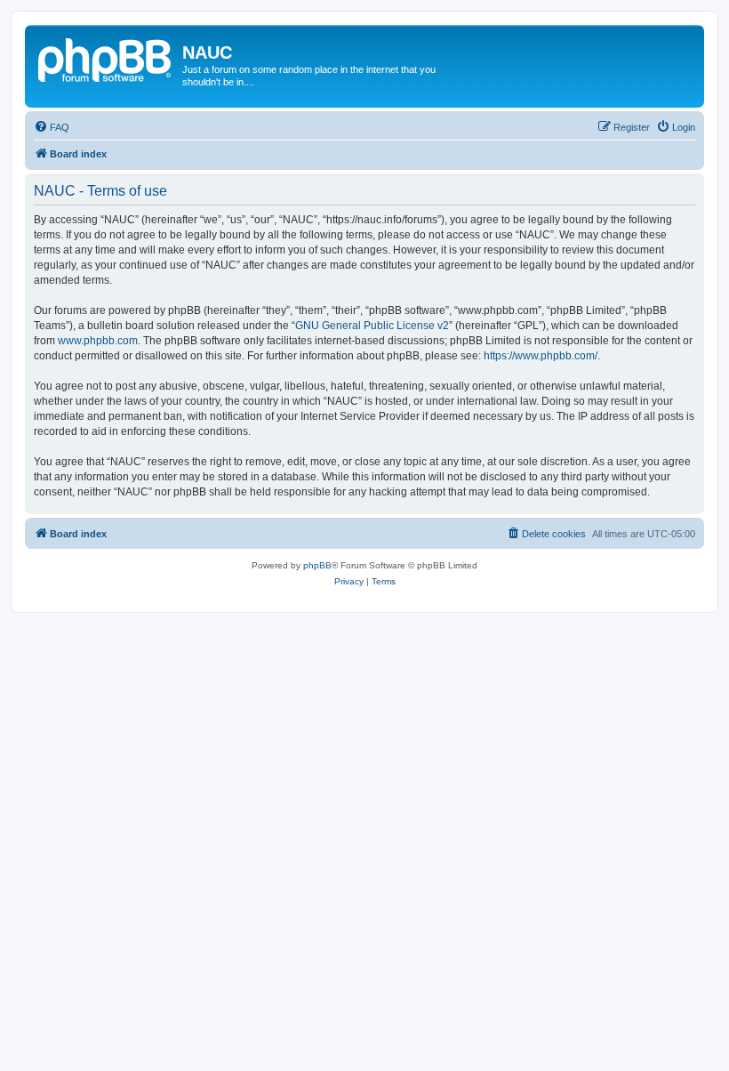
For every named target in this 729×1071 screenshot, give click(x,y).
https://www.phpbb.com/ (540, 356)
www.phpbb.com (98, 340)
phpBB (317, 565)
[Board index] (105, 57)
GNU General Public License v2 (372, 325)
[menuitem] (51, 127)
